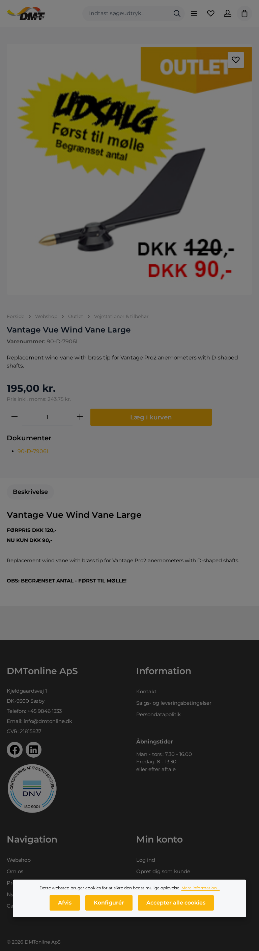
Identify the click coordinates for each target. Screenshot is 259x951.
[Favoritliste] (211, 13)
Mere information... (200, 887)
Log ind (145, 860)
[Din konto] (227, 13)
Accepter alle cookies (175, 902)
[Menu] (194, 13)
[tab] (30, 492)
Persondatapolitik (158, 714)
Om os (15, 871)
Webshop (19, 860)
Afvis (64, 902)
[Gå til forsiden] (26, 13)
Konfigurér (109, 902)
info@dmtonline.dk (48, 721)
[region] (129, 169)
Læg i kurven (151, 417)
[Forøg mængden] (80, 417)
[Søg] (177, 13)
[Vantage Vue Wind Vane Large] (129, 169)
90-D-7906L (34, 451)
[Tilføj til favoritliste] (236, 60)
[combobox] (126, 13)
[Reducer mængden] (14, 417)
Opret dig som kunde (163, 871)
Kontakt (146, 691)
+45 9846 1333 (44, 711)
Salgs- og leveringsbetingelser (173, 703)
